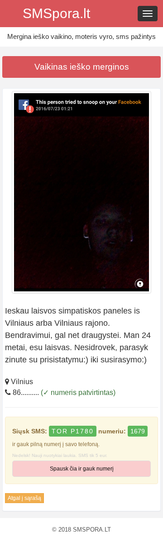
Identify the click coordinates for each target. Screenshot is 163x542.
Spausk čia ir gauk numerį (82, 469)
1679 (137, 431)
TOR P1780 (73, 431)
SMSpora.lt (56, 13)
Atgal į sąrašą (24, 498)
